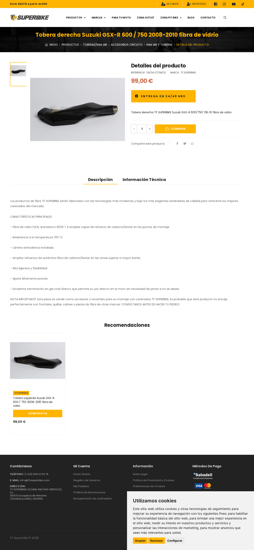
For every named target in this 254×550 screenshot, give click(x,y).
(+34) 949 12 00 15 (36, 474)
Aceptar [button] (140, 540)
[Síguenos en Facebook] (216, 4)
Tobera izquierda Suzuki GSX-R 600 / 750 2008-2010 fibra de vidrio (33, 402)
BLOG (191, 17)
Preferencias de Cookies (149, 486)
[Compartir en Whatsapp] (192, 144)
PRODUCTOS (74, 17)
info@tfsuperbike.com (34, 480)
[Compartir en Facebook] (177, 144)
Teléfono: (17, 474)
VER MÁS (38, 383)
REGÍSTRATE (199, 4)
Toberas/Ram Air (95, 45)
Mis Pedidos (81, 486)
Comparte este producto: (148, 144)
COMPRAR (178, 129)
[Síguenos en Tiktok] (242, 4)
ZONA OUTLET (145, 17)
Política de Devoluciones (89, 492)
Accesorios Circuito (126, 45)
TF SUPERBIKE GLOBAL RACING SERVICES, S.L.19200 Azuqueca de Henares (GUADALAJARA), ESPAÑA (36, 494)
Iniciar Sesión (81, 474)
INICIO (53, 45)
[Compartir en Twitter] (185, 144)
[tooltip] (137, 96)
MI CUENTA (173, 4)
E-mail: (14, 480)
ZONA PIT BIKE (169, 17)
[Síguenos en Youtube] (234, 4)
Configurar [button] (174, 540)
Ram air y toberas (159, 45)
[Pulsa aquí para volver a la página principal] (30, 17)
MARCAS (97, 17)
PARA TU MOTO (121, 17)
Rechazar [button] (156, 540)
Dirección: (17, 486)
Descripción (100, 179)
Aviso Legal (140, 474)
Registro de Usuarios (86, 480)
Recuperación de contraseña (92, 498)
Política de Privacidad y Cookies (153, 480)
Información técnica (144, 179)
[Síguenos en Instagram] (225, 4)
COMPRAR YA (37, 413)
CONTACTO (208, 17)
